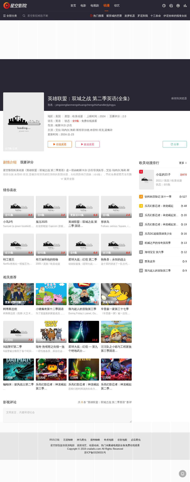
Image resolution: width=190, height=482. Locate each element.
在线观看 (59, 144)
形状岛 (105, 221)
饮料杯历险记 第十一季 (158, 196)
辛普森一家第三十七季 (115, 308)
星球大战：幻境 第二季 (82, 259)
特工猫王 (8, 259)
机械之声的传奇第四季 (158, 242)
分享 (175, 144)
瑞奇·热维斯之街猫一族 (50, 346)
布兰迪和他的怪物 (47, 259)
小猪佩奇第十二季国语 (50, 308)
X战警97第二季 (12, 346)
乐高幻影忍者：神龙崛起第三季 (163, 215)
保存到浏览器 (179, 98)
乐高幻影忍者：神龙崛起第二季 (163, 224)
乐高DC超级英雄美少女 (158, 233)
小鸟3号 (8, 221)
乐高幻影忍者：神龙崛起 (83, 384)
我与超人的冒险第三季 (82, 308)
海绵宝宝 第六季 (154, 252)
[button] (11, 162)
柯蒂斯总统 (10, 308)
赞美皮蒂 (150, 261)
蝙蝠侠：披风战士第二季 (18, 384)
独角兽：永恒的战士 (113, 259)
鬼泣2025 (41, 221)
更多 (183, 162)
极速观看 (87, 144)
